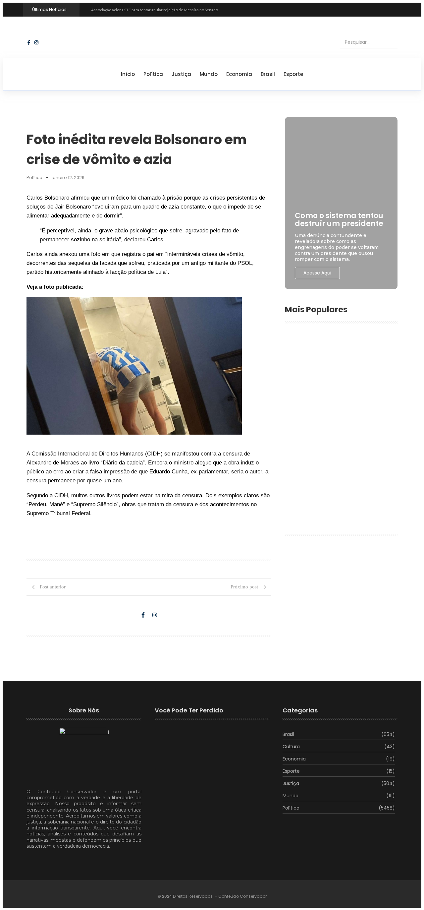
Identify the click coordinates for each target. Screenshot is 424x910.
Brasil (268, 74)
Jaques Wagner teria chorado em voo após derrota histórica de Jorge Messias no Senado (339, 401)
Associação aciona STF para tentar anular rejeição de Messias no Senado (154, 9)
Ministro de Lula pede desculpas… (193, 750)
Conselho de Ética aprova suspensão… (199, 785)
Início (128, 74)
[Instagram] (36, 42)
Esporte (293, 74)
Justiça (181, 74)
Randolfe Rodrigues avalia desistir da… (200, 815)
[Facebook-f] (28, 42)
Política (153, 74)
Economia (239, 74)
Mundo (209, 74)
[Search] (387, 42)
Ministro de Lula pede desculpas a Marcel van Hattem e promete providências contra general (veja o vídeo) (340, 450)
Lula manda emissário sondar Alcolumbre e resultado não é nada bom (340, 361)
